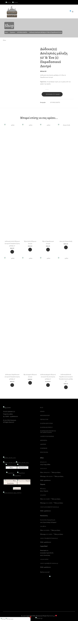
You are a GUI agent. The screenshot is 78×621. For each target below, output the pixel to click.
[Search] (66, 11)
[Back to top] (74, 617)
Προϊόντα (12, 32)
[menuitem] (8, 2)
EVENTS (42, 411)
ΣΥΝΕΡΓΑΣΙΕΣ (43, 448)
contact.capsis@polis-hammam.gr (49, 563)
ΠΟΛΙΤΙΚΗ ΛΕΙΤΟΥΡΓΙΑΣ (46, 423)
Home (6, 32)
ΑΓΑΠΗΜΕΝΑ (43, 440)
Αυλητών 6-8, (43, 462)
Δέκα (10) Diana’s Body (66, 241)
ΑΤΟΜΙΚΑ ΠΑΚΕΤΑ (22, 32)
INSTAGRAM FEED (45, 415)
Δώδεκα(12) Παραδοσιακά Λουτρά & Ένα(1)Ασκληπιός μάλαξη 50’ (12, 377)
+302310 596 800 (44, 559)
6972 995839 (49, 534)
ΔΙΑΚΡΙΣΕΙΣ (43, 444)
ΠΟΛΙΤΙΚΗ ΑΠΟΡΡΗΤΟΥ (46, 427)
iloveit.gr (52, 616)
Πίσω (4, 40)
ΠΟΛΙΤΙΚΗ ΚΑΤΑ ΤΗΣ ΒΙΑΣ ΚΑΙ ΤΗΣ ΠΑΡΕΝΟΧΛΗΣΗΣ (48, 431)
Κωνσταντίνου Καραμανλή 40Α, (47, 520)
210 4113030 (43, 495)
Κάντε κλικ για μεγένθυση (35, 49)
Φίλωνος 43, (43, 488)
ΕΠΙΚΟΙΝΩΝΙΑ (44, 452)
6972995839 (46, 530)
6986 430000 (49, 476)
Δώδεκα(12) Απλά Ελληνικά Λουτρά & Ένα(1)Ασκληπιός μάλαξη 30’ (12, 243)
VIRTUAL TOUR (44, 419)
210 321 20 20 (43, 468)
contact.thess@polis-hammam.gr (49, 538)
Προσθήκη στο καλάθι (53, 94)
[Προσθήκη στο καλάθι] (12, 252)
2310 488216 (43, 526)
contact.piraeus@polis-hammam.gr (49, 507)
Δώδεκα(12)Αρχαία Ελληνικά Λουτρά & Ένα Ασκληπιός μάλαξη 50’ (48, 377)
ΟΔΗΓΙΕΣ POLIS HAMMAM (47, 436)
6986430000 (46, 472)
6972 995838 (46, 499)
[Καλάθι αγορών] (69, 11)
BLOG (41, 407)
